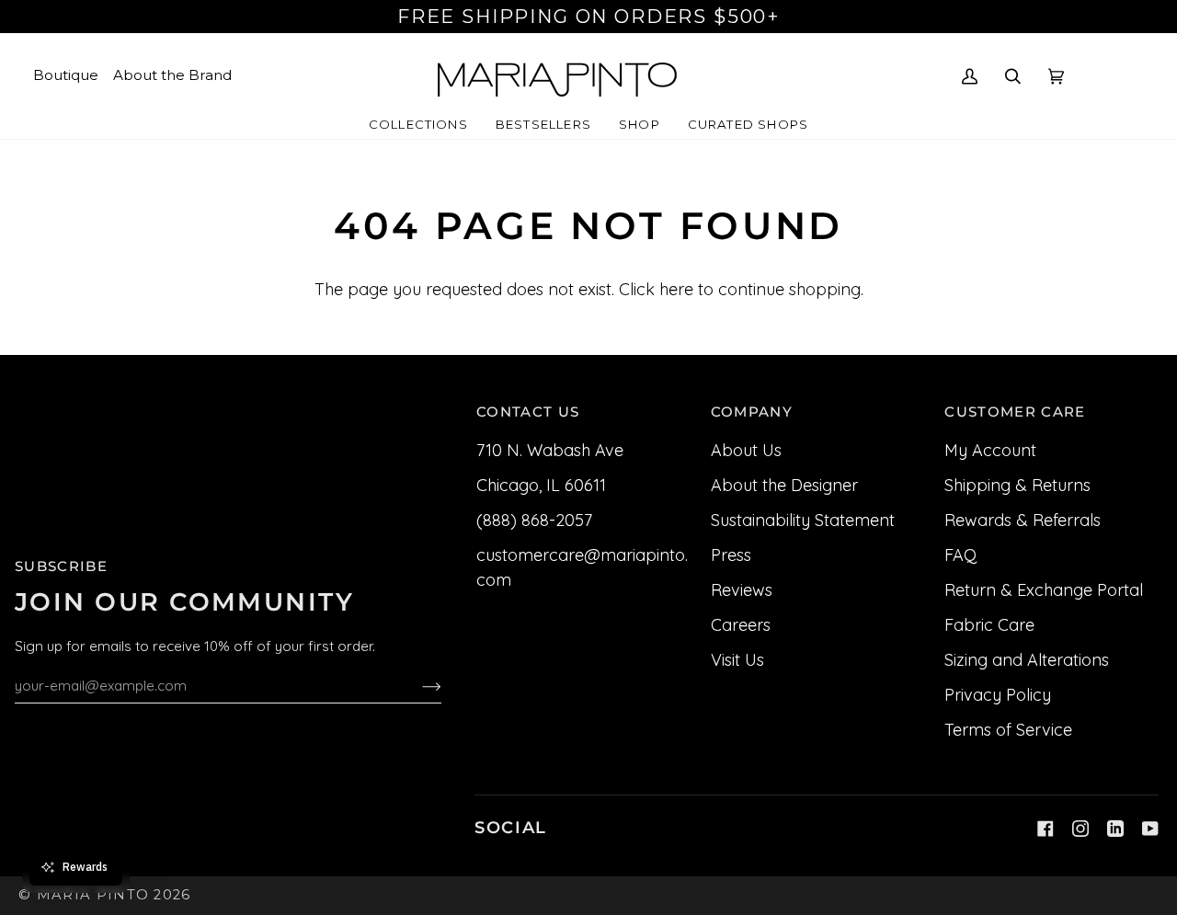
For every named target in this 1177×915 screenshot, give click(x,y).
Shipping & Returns (1017, 485)
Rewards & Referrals (1022, 520)
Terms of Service (1008, 729)
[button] (418, 125)
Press (731, 555)
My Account (990, 450)
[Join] (417, 685)
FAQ (960, 555)
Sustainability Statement (803, 520)
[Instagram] (1080, 828)
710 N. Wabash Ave (549, 450)
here (676, 289)
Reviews (741, 589)
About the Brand (172, 75)
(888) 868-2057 (534, 520)
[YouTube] (1150, 828)
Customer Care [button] (1014, 412)
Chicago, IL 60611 (541, 485)
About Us (746, 450)
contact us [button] (527, 412)
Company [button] (752, 412)
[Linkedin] (1115, 828)
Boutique (65, 75)
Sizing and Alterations (1026, 659)
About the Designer (784, 485)
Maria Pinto (93, 894)
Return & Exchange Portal (1043, 589)
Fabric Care (989, 624)
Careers (741, 624)
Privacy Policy (997, 694)
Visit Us (737, 659)
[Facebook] (1045, 828)
